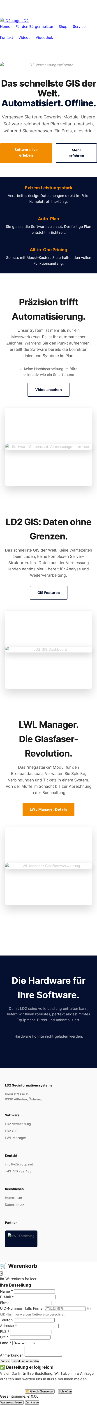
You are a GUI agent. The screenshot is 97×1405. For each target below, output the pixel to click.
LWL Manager (15, 1138)
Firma (4, 1302)
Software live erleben (26, 152)
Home (5, 26)
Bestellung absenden (25, 1361)
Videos (24, 37)
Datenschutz (14, 1204)
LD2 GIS (11, 1131)
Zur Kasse (32, 1402)
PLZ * (4, 1331)
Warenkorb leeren (11, 1402)
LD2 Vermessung (18, 1124)
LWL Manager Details (48, 809)
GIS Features (48, 592)
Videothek (44, 37)
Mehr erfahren (76, 153)
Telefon (6, 1320)
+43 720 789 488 (18, 1171)
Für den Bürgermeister (34, 26)
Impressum (13, 1198)
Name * (6, 1291)
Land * (5, 1343)
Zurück (4, 1361)
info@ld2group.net (19, 1164)
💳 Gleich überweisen (39, 1391)
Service (79, 26)
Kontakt (6, 37)
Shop (63, 26)
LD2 (25, 20)
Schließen (65, 1391)
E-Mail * (7, 1297)
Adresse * (8, 1325)
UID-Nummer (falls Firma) (22, 1308)
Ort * (4, 1337)
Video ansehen (48, 389)
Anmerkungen (11, 1355)
